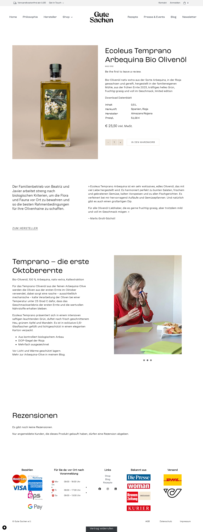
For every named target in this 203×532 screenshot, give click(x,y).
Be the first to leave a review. (123, 71)
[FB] (100, 489)
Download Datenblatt (118, 97)
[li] (116, 489)
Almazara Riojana (141, 114)
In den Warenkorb (143, 142)
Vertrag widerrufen (101, 528)
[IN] (108, 489)
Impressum (185, 521)
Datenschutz (166, 521)
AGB (147, 521)
